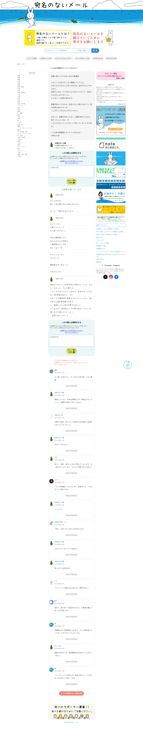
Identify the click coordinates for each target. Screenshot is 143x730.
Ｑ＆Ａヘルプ (100, 240)
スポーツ (20, 143)
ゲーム (19, 150)
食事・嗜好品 (21, 92)
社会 (19, 100)
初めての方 (99, 237)
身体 (19, 118)
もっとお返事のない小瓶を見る (71, 693)
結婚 (19, 77)
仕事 (19, 96)
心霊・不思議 (21, 137)
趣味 (19, 126)
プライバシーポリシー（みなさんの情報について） (110, 251)
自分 (19, 107)
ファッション (21, 146)
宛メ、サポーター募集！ (103, 243)
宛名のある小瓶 (111, 58)
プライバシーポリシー (71, 163)
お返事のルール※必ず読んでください (71, 161)
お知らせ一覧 (121, 104)
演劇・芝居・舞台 (23, 154)
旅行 (19, 148)
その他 (19, 139)
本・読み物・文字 (23, 132)
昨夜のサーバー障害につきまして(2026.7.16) (109, 87)
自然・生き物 (21, 103)
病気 (19, 117)
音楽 (19, 130)
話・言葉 (20, 135)
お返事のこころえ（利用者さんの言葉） (107, 229)
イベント (20, 105)
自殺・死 (20, 124)
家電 (19, 141)
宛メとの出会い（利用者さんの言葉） (107, 234)
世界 (19, 102)
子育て (19, 152)
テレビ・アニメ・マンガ (24, 133)
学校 (19, 85)
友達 (19, 83)
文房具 (19, 156)
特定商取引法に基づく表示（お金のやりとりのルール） (110, 255)
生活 (19, 90)
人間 (19, 81)
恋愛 (19, 75)
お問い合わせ (100, 259)
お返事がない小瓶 (45, 58)
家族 (19, 79)
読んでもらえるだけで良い (63, 58)
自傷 (19, 115)
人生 (19, 94)
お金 (19, 98)
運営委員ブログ (100, 248)
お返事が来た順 (98, 58)
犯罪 (19, 145)
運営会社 (98, 262)
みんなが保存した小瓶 (82, 58)
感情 (19, 111)
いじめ (19, 122)
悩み (19, 109)
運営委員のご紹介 (101, 246)
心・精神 (20, 113)
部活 (19, 88)
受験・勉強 (21, 87)
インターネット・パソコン (25, 128)
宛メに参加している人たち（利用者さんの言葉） (110, 231)
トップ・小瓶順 (31, 58)
